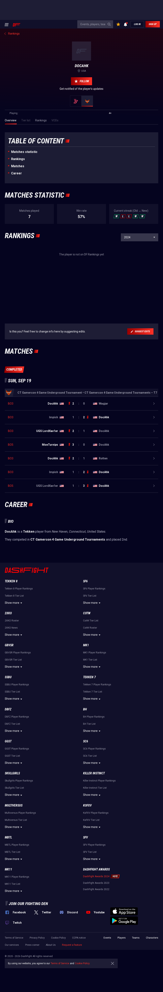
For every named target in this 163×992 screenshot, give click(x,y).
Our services (12, 945)
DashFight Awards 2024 (96, 876)
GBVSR (9, 645)
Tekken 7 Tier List (92, 691)
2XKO (8, 613)
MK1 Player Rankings (94, 652)
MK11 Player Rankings (17, 876)
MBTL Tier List (12, 852)
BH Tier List (89, 724)
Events (107, 937)
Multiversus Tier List (16, 820)
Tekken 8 (11, 581)
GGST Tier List (12, 755)
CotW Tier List (90, 620)
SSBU (8, 677)
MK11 (8, 869)
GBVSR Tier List (13, 659)
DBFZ (8, 709)
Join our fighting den (28, 903)
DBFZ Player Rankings (17, 716)
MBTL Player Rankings (17, 844)
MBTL (8, 837)
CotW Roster (90, 627)
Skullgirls (12, 773)
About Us (51, 945)
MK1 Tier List (90, 659)
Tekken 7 (89, 677)
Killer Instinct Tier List (95, 787)
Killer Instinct (94, 773)
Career (16, 173)
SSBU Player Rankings (17, 684)
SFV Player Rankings (94, 844)
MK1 (86, 645)
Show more (12, 602)
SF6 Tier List (89, 595)
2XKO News (11, 627)
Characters (152, 937)
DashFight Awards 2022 (96, 889)
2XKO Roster (12, 620)
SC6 (85, 741)
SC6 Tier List (90, 755)
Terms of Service (14, 937)
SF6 (85, 581)
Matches (17, 166)
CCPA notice (79, 937)
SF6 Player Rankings (94, 588)
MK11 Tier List (12, 884)
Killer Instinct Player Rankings (99, 780)
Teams (136, 937)
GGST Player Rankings (17, 748)
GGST (8, 741)
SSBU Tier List (12, 691)
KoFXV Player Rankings (96, 812)
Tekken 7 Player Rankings (97, 684)
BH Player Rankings (94, 716)
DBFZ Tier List (12, 724)
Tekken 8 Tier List (14, 595)
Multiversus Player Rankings (20, 812)
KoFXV (87, 805)
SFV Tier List (90, 852)
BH (85, 709)
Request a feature (72, 945)
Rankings (18, 159)
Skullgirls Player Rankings (19, 780)
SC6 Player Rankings (94, 748)
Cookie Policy (58, 937)
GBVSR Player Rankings (18, 652)
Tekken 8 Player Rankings (19, 588)
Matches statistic (24, 152)
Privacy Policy (37, 937)
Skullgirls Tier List (14, 787)
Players (121, 937)
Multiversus (13, 805)
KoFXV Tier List (91, 820)
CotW (86, 613)
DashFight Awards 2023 (96, 883)
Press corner (32, 945)
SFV (85, 837)
